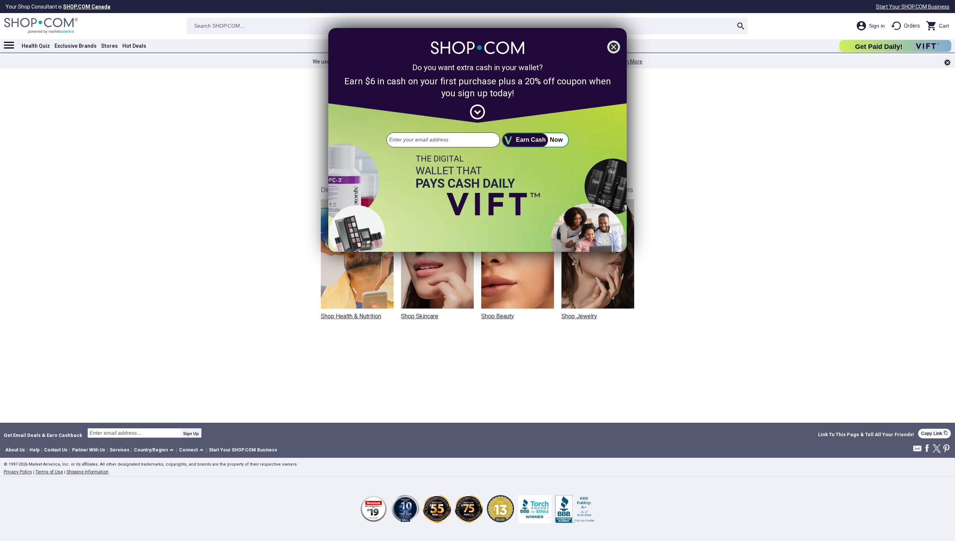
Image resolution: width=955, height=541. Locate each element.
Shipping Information (87, 472)
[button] (155, 450)
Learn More (629, 62)
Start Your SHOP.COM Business (912, 6)
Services (119, 450)
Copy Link (934, 433)
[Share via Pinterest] (946, 449)
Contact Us (56, 450)
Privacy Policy (18, 472)
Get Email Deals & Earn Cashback (43, 435)
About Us (15, 450)
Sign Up (191, 433)
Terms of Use (49, 472)
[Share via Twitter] (937, 449)
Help (34, 450)
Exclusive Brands (75, 46)
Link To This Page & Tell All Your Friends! (866, 434)
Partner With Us (88, 450)
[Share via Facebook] (927, 448)
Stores (109, 46)
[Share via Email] (917, 450)
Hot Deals (134, 46)
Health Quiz (36, 46)
